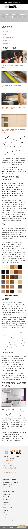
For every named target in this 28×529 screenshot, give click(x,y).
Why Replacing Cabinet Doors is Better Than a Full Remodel (13, 129)
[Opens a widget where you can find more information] (22, 526)
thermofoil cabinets (7, 169)
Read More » (4, 67)
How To (4, 34)
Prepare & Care (6, 40)
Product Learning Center (8, 37)
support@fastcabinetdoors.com (11, 472)
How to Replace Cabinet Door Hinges (12, 65)
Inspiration (5, 43)
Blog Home (5, 31)
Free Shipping (7, 2)
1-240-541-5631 (8, 461)
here (18, 440)
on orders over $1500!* (16, 2)
